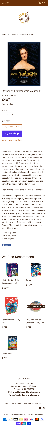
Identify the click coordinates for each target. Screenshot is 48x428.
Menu (7, 3)
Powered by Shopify (35, 415)
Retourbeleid (17, 403)
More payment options (12, 140)
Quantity (5, 110)
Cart (44, 2)
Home (4, 34)
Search (7, 403)
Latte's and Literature (18, 415)
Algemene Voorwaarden (32, 403)
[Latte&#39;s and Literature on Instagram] (44, 408)
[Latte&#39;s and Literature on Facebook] (40, 408)
